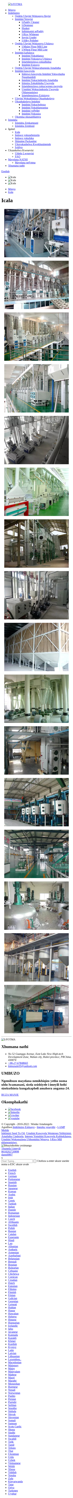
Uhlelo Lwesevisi (24, 153)
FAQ (17, 156)
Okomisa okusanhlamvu (28, 116)
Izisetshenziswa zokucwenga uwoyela (42, 86)
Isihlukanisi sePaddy (33, 31)
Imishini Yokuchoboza (34, 104)
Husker (26, 28)
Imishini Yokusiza (31, 113)
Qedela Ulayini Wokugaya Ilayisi (33, 16)
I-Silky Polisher (30, 40)
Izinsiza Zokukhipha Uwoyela (38, 83)
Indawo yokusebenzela (27, 135)
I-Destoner (27, 25)
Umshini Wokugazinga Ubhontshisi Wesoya (25, 1139)
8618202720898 (10, 1151)
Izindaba (12, 119)
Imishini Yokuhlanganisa (35, 107)
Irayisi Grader (29, 37)
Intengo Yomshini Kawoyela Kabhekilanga (48, 1136)
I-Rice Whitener (30, 34)
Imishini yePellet (31, 110)
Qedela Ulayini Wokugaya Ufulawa (34, 43)
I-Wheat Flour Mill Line (35, 49)
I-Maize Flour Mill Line (34, 46)
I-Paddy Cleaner (30, 22)
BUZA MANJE (10, 1094)
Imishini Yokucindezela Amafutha (40, 80)
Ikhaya (11, 9)
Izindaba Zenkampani (26, 122)
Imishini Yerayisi (24, 19)
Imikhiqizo (14, 13)
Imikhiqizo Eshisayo (24, 1127)
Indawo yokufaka (24, 138)
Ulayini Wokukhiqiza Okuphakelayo (34, 98)
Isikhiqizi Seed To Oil (13, 1133)
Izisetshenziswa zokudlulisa (36, 61)
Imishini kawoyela (25, 71)
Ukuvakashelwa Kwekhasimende (33, 144)
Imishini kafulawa (24, 52)
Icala (17, 132)
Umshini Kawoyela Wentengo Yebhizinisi (48, 1133)
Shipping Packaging (25, 141)
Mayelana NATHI (18, 159)
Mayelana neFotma (25, 162)
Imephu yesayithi (46, 1127)
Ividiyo (19, 147)
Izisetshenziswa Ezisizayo (35, 95)
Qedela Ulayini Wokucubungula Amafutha (38, 67)
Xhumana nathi (16, 165)
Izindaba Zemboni (24, 125)
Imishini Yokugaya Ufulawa (37, 58)
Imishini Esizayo (31, 64)
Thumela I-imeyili (11, 1148)
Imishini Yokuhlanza (33, 55)
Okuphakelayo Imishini (27, 101)
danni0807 (7, 1154)
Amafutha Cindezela (12, 1136)
